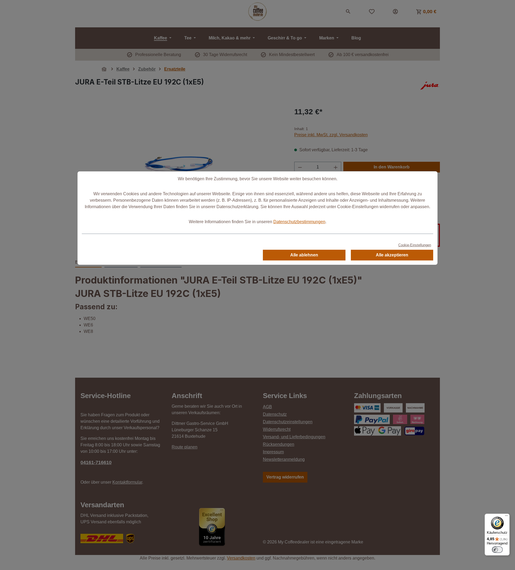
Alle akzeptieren (392, 255)
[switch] (497, 549)
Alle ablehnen (304, 255)
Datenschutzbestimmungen (299, 221)
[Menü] (506, 517)
